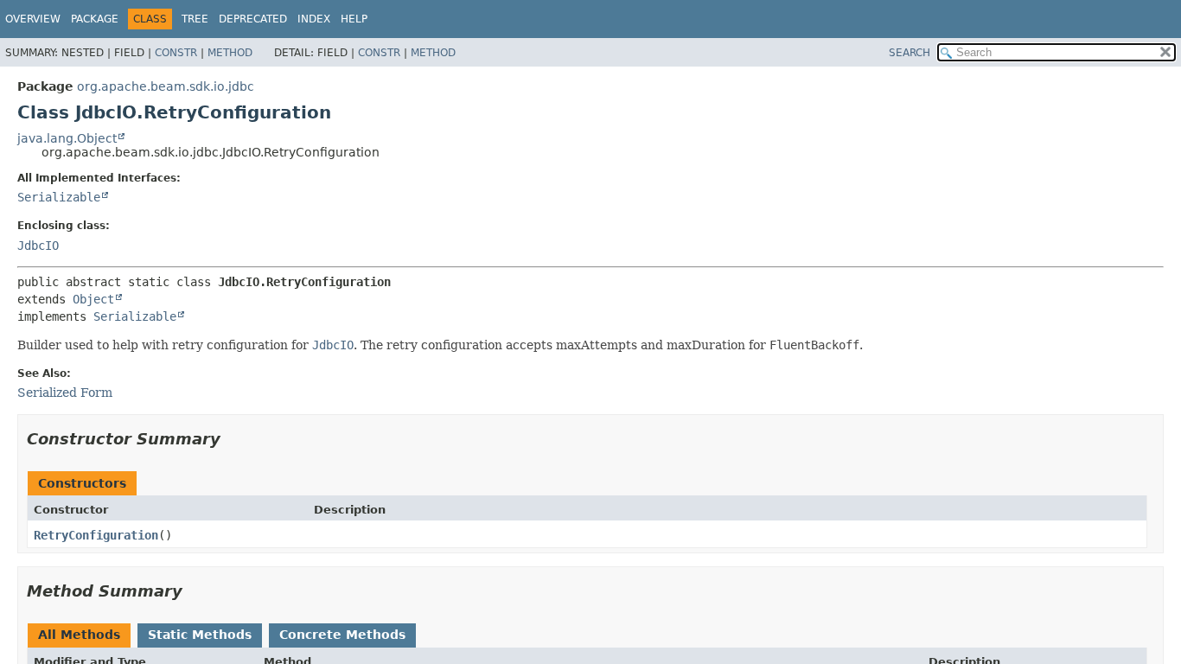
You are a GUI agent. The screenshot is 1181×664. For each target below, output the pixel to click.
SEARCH (909, 53)
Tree (195, 19)
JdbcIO (38, 245)
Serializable (58, 197)
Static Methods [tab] (200, 635)
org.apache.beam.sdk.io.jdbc (165, 86)
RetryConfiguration (96, 535)
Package (94, 19)
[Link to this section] (232, 439)
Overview (33, 19)
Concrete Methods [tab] (342, 635)
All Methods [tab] (79, 635)
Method (229, 53)
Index (313, 19)
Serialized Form (64, 392)
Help (354, 19)
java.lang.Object (67, 138)
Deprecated (253, 19)
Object (93, 299)
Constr (176, 53)
